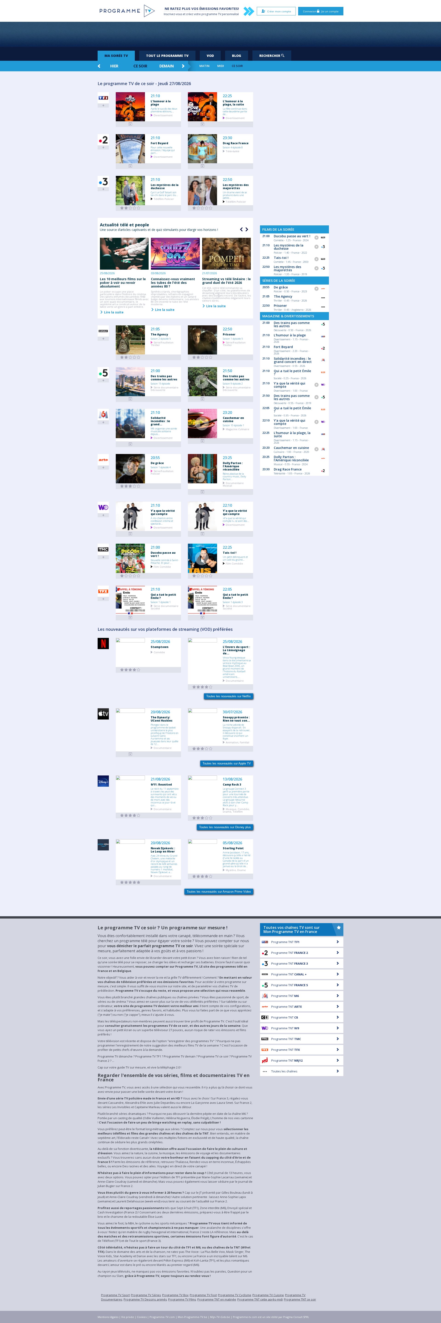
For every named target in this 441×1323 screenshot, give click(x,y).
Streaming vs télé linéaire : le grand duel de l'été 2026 (226, 281)
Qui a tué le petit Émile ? (163, 596)
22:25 (227, 95)
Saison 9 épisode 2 (233, 383)
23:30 (227, 137)
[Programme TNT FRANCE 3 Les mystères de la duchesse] (130, 208)
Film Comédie (162, 566)
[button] (246, 229)
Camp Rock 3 (232, 784)
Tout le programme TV (167, 55)
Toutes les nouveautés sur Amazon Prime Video (219, 891)
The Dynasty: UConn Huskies (161, 718)
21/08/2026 (160, 779)
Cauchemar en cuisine (233, 419)
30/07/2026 (232, 712)
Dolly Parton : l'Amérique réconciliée (233, 466)
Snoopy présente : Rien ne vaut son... (236, 718)
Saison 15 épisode (160, 383)
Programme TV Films (182, 1299)
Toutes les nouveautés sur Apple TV (227, 763)
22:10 (227, 505)
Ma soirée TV (116, 55)
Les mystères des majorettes (236, 186)
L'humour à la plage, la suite (233, 102)
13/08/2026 (232, 779)
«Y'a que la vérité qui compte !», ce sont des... (236, 519)
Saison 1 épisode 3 (233, 601)
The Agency (159, 334)
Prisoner (229, 334)
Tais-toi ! (229, 552)
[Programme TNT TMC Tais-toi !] (202, 576)
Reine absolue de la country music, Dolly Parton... (234, 476)
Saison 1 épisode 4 (161, 467)
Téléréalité (232, 150)
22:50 (227, 179)
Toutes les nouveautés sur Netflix (228, 696)
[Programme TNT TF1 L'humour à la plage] (130, 124)
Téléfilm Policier (164, 198)
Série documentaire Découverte (164, 388)
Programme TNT (285, 942)
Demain (166, 66)
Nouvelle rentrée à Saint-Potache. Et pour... (165, 561)
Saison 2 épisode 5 (161, 338)
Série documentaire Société (164, 607)
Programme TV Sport (115, 1295)
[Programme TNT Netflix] (130, 670)
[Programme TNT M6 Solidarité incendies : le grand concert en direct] (130, 444)
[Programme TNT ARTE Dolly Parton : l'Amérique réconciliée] (202, 492)
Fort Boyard (159, 143)
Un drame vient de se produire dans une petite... (235, 195)
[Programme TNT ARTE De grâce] (130, 486)
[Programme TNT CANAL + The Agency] (130, 357)
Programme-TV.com (162, 1317)
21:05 (155, 329)
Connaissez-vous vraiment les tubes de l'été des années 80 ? (173, 282)
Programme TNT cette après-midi (260, 1299)
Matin (204, 65)
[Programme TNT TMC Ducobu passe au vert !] (130, 576)
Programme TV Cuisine (268, 1295)
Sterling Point (233, 848)
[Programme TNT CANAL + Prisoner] (202, 357)
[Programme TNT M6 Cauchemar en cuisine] (202, 441)
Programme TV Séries (146, 1295)
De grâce (157, 463)
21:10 (155, 95)
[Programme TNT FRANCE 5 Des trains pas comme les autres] (130, 399)
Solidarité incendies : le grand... (160, 421)
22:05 (227, 589)
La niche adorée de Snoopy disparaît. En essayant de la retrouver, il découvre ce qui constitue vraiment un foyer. (236, 731)
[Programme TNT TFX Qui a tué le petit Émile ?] (130, 617)
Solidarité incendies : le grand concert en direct (293, 360)
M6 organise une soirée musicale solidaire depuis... (164, 431)
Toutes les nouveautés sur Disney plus (225, 827)
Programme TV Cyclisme (234, 1295)
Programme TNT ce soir (300, 1299)
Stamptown (159, 647)
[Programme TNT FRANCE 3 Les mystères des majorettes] (202, 208)
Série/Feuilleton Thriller (162, 343)
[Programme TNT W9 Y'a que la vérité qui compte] (130, 534)
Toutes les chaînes (284, 1071)
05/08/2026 (232, 842)
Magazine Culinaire (237, 428)
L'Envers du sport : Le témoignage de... (236, 650)
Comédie (159, 651)
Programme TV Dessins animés (145, 1299)
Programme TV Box (175, 1295)
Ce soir (140, 66)
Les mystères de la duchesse (164, 186)
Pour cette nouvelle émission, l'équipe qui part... (163, 150)
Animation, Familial (237, 742)
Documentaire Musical (233, 484)
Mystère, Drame (236, 869)
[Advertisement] (220, 34)
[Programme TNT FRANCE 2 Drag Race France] (202, 166)
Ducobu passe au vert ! (163, 554)
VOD (210, 55)
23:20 (227, 412)
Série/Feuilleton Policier (162, 472)
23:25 (227, 457)
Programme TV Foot (203, 1295)
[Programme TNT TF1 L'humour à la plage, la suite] (202, 124)
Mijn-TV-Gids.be (220, 1317)
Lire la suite (113, 312)
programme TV (211, 14)
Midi (220, 65)
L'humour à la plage (161, 102)
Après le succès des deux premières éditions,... (164, 110)
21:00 (155, 370)
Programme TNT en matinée (216, 1299)
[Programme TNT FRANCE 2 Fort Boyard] (130, 166)
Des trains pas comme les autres (164, 377)
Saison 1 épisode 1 (161, 601)
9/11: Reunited (161, 784)
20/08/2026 (160, 712)
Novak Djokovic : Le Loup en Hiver (163, 849)
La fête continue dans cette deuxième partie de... (235, 111)
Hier (114, 66)
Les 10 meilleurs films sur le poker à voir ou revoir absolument (123, 282)
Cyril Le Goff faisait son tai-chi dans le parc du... (164, 194)
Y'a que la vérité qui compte (163, 512)
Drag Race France (236, 143)
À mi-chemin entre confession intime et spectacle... (162, 520)
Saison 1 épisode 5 (233, 338)
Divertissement (163, 114)
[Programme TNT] (130, 754)
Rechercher (270, 55)
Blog (236, 55)
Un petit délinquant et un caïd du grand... (235, 558)
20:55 (155, 457)
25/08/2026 (160, 641)
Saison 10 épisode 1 (233, 425)
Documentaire (235, 680)
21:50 (227, 370)
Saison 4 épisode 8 (233, 147)
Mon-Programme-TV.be (192, 1317)
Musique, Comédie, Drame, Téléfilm (236, 810)
